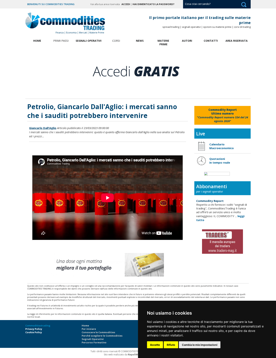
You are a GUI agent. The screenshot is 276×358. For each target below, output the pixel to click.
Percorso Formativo (94, 342)
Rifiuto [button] (171, 344)
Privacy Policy (33, 329)
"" (222, 115)
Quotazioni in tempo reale (219, 160)
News (140, 40)
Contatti (211, 40)
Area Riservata (236, 40)
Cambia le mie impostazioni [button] (199, 344)
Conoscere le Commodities (98, 332)
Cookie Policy (33, 332)
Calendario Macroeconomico (221, 146)
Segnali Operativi (88, 40)
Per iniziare (89, 329)
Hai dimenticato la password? (153, 4)
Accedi (125, 4)
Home (37, 40)
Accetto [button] (155, 344)
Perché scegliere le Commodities (102, 335)
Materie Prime (163, 42)
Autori (187, 40)
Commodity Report (210, 201)
